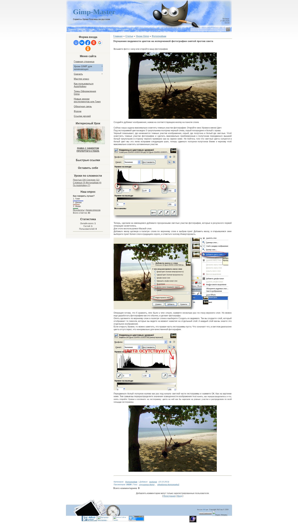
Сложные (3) (79, 182)
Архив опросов (93, 210)
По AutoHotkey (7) (81, 185)
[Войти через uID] (76, 42)
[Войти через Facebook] (87, 42)
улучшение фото (147, 484)
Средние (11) (93, 180)
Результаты (78, 210)
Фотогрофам (131, 482)
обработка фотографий (168, 484)
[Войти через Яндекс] (93, 42)
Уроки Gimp (142, 36)
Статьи (129, 36)
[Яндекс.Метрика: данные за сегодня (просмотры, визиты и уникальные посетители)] (219, 513)
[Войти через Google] (99, 42)
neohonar (153, 482)
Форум (82, 29)
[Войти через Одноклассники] (88, 48)
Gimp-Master (94, 12)
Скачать (101, 29)
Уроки (91, 29)
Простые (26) (80, 180)
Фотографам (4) (93, 182)
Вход (110, 29)
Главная (72, 29)
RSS (134, 29)
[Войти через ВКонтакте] (82, 42)
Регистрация (122, 29)
